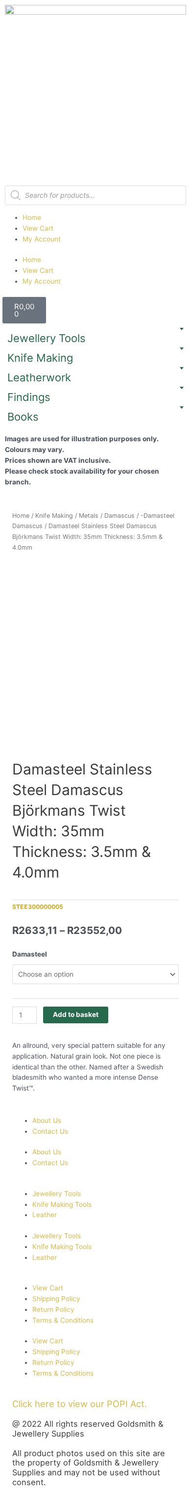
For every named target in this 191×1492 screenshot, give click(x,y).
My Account (42, 239)
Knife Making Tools (62, 1204)
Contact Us (50, 1131)
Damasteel (29, 954)
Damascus (119, 515)
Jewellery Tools (46, 338)
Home (32, 217)
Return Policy (53, 1309)
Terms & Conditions (63, 1320)
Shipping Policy (56, 1299)
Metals (88, 515)
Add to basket (75, 1014)
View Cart (38, 228)
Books (23, 416)
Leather (44, 1215)
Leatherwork (39, 377)
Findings (28, 397)
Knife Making (40, 357)
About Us (46, 1120)
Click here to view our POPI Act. (79, 1403)
